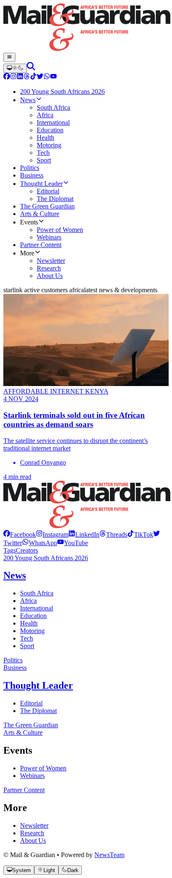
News (14, 575)
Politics (13, 660)
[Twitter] (40, 77)
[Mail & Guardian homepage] (86, 28)
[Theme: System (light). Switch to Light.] (15, 68)
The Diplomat (38, 710)
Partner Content (24, 789)
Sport (27, 645)
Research (32, 833)
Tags (9, 550)
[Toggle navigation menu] (9, 57)
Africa (28, 600)
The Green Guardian (30, 725)
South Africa (36, 593)
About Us (33, 840)
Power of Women (43, 768)
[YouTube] (53, 77)
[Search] (31, 68)
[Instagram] (13, 77)
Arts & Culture (23, 732)
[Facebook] (6, 77)
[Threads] (26, 77)
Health (29, 623)
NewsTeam (109, 854)
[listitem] (19, 534)
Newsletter (34, 825)
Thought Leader (38, 685)
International (36, 608)
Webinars (32, 775)
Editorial (31, 703)
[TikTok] (33, 77)
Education (33, 615)
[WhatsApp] (46, 77)
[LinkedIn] (20, 77)
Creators (27, 550)
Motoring (32, 630)
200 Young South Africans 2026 (45, 557)
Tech (26, 638)
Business (15, 667)
